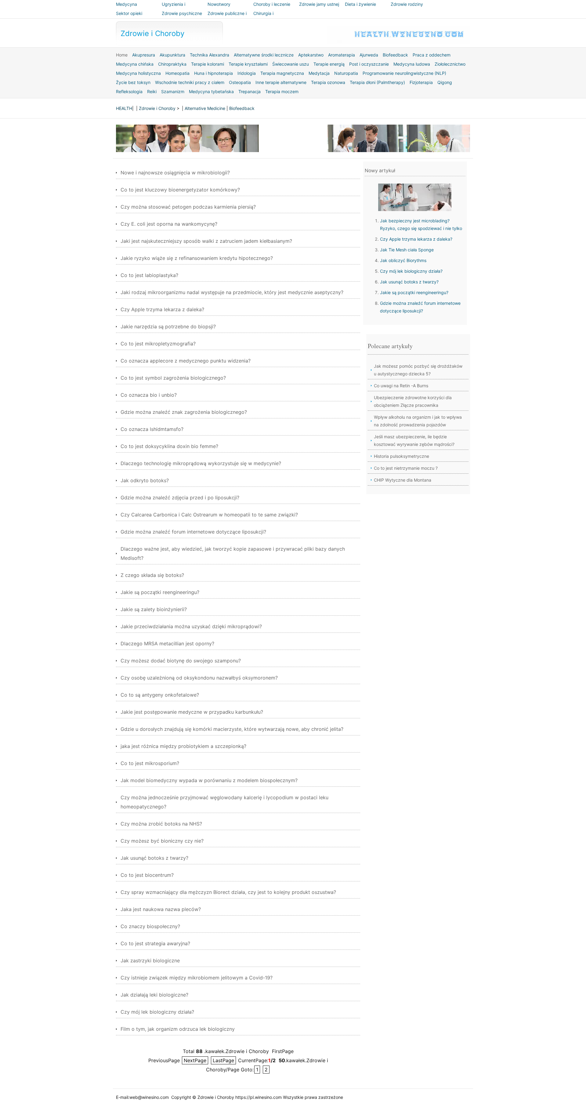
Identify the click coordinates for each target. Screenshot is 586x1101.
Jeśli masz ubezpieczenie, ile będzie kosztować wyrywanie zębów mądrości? (414, 440)
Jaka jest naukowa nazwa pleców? (161, 909)
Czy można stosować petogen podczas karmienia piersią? (188, 207)
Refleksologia (129, 91)
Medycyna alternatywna (129, 8)
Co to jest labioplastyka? (149, 275)
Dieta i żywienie (360, 4)
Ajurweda (369, 54)
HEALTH (124, 108)
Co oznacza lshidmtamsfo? (152, 429)
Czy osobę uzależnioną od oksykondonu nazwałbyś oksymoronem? (199, 678)
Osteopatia (240, 82)
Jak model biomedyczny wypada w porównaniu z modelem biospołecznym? (209, 780)
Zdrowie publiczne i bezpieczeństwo (227, 17)
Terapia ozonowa (328, 82)
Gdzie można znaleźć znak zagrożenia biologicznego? (184, 412)
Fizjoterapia (421, 82)
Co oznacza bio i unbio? (149, 395)
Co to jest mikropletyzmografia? (158, 344)
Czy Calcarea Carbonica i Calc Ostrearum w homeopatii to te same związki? (209, 515)
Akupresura (143, 54)
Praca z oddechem (431, 54)
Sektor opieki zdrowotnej (129, 17)
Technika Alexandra (209, 54)
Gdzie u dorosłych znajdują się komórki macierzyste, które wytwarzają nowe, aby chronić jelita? (232, 729)
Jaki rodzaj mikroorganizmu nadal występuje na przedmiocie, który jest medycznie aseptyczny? (232, 292)
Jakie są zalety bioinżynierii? (154, 609)
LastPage (223, 1060)
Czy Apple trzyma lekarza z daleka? (162, 309)
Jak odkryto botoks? (145, 480)
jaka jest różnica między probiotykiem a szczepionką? (183, 746)
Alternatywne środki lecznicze (264, 54)
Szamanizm (172, 91)
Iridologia (246, 73)
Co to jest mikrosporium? (150, 763)
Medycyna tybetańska (211, 91)
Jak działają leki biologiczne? (154, 995)
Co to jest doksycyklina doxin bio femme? (169, 446)
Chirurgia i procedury (263, 17)
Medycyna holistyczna (138, 73)
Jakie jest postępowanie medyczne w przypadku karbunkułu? (192, 712)
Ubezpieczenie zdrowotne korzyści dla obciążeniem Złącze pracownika (413, 401)
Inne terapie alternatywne (280, 82)
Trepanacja (249, 91)
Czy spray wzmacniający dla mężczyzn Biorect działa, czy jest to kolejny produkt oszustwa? (228, 892)
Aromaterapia (341, 54)
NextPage (195, 1060)
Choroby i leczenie (271, 4)
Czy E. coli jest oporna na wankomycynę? (169, 224)
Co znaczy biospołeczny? (150, 926)
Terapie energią (329, 64)
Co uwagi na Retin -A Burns (401, 385)
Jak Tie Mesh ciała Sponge (407, 249)
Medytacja (319, 73)
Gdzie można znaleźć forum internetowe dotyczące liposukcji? (193, 532)
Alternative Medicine (205, 108)
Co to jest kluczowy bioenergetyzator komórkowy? (180, 190)
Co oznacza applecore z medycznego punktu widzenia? (186, 361)
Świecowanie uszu (290, 64)
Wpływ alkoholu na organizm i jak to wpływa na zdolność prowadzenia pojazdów (418, 420)
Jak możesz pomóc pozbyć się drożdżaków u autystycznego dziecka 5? (418, 369)
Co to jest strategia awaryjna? (155, 943)
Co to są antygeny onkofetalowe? (160, 695)
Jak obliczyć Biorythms (403, 260)
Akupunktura (172, 54)
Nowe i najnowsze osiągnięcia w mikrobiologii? (175, 173)
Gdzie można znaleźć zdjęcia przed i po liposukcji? (180, 497)
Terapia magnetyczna (282, 73)
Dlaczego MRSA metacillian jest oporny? (167, 643)
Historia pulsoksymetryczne (401, 456)
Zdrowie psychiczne (182, 13)
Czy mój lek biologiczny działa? (157, 1012)
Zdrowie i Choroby (152, 33)
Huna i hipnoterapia (213, 73)
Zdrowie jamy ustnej (319, 4)
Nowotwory (219, 4)
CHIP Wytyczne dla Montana (402, 480)
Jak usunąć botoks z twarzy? (154, 858)
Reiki (152, 91)
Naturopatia (346, 73)
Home (122, 54)
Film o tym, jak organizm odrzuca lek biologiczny (178, 1029)
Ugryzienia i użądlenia (173, 8)
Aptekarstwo (311, 54)
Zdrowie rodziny (407, 4)
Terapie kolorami (207, 64)
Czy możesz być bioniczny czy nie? (162, 841)
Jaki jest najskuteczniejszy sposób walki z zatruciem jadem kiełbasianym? (206, 241)
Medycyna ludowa (411, 64)
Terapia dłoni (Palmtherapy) (377, 82)
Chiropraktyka (172, 64)
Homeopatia (177, 73)
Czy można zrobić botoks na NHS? (161, 824)
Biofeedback (395, 54)
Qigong (444, 82)
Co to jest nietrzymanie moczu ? (406, 468)
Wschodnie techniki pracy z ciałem (189, 82)
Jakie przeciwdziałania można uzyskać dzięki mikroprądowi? (191, 626)
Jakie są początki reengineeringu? (160, 592)
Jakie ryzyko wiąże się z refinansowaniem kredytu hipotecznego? (197, 258)
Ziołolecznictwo (450, 64)
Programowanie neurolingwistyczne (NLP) (404, 73)
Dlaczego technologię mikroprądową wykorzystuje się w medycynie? (201, 463)
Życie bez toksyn (133, 82)
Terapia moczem (281, 91)
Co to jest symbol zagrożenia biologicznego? (173, 378)
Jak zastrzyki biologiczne (150, 960)
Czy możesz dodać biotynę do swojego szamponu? (181, 661)
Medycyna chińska (135, 64)
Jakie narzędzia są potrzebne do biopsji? (168, 326)
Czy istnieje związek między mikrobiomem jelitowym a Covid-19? (197, 978)
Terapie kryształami (248, 64)
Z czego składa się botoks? (152, 575)
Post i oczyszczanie (369, 64)
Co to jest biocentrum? (147, 875)
